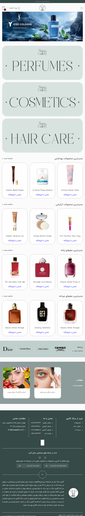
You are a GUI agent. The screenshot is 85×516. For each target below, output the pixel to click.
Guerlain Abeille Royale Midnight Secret (14, 191)
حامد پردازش (62, 515)
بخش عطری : (41, 423)
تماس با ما (77, 426)
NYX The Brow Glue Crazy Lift (70, 237)
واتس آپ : (41, 433)
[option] (42, 26)
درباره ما (78, 430)
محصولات (77, 423)
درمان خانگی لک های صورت (16, 392)
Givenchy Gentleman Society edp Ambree (42, 329)
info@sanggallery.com (16, 430)
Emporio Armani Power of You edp (70, 283)
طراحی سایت (79, 515)
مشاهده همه (8, 158)
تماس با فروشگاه (70, 195)
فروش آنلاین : (41, 430)
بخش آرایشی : (41, 426)
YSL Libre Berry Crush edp (15, 282)
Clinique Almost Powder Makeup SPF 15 (42, 237)
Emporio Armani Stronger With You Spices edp (14, 329)
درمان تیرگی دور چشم (47, 392)
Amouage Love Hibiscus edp (42, 283)
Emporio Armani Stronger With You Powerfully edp (70, 329)
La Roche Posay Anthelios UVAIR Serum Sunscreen (42, 191)
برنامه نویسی (70, 515)
